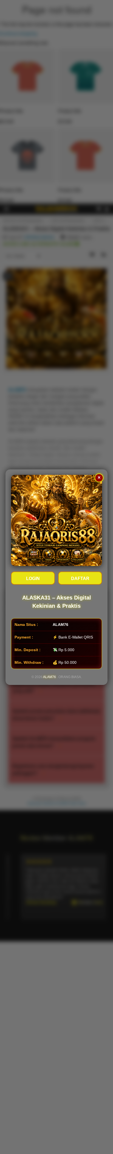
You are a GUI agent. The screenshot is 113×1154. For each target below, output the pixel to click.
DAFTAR (80, 578)
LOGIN (33, 578)
